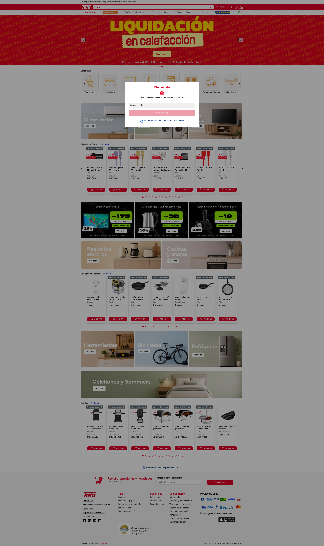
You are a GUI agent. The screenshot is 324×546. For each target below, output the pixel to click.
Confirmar (162, 113)
